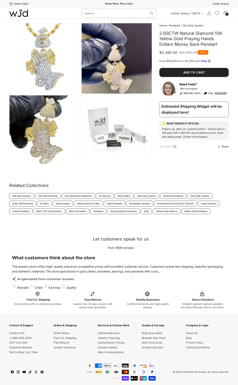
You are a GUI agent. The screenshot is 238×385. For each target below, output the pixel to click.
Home (162, 25)
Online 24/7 (220, 93)
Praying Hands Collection (123, 211)
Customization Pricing (111, 342)
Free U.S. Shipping (65, 337)
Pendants (174, 25)
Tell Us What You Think (23, 352)
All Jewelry (105, 196)
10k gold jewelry (193, 25)
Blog (188, 337)
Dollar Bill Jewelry (200, 196)
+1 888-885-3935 (20, 337)
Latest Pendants (21, 211)
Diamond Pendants (173, 196)
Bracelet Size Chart (154, 337)
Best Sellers (124, 196)
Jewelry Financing (109, 337)
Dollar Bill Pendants (22, 203)
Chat (210, 93)
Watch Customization (111, 352)
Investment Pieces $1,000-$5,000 (175, 203)
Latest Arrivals (208, 203)
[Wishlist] (217, 13)
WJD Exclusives (197, 372)
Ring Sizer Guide (152, 333)
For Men (44, 203)
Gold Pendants (114, 203)
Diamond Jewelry (146, 196)
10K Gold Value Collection (78, 196)
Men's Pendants (77, 211)
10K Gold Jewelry (21, 196)
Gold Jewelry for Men (88, 203)
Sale (146, 211)
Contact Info (17, 333)
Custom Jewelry (107, 347)
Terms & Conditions (198, 347)
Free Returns (61, 342)
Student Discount (152, 347)
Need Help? (21, 3)
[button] (194, 130)
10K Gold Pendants (48, 196)
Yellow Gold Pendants (195, 211)
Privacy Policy (194, 342)
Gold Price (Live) (152, 342)
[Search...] (152, 13)
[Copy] (175, 147)
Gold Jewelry (63, 203)
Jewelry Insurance (65, 347)
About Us (191, 333)
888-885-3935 (192, 93)
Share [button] (225, 146)
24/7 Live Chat (18, 342)
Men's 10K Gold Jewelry (49, 211)
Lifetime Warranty (109, 333)
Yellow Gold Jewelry (166, 211)
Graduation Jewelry (139, 203)
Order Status (221, 3)
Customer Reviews (20, 347)
